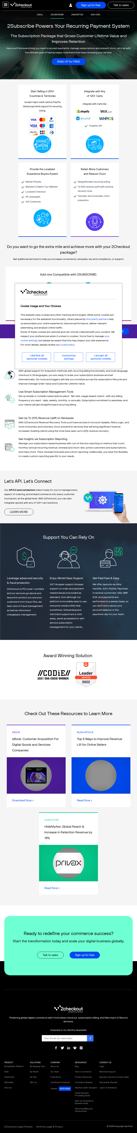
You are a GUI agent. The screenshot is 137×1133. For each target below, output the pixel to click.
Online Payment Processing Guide (82, 1094)
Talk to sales (121, 5)
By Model (34, 1072)
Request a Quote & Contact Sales (114, 1077)
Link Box (36, 766)
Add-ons (8, 1088)
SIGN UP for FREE (68, 61)
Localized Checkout (35, 191)
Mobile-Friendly (33, 181)
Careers (60, 1088)
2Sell (6, 1072)
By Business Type (37, 1066)
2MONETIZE (77, 14)
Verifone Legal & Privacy (49, 1126)
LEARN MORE (19, 512)
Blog (77, 1066)
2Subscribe (9, 1077)
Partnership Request (108, 1082)
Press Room (55, 1077)
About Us (54, 1066)
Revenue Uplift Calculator (86, 1088)
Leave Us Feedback (108, 1088)
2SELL (40, 14)
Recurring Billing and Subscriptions (84, 1110)
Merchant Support (107, 1072)
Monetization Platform (14, 1066)
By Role (33, 1077)
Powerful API (95, 125)
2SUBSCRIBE (57, 14)
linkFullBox (42, 126)
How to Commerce (83, 1072)
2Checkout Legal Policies (18, 1126)
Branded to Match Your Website (41, 186)
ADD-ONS (95, 14)
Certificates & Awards (60, 1082)
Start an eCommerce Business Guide (84, 1102)
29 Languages (33, 196)
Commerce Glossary (84, 1082)
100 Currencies (33, 201)
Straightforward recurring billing (94, 181)
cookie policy (67, 344)
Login (101, 1066)
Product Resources (83, 1077)
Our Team (54, 1072)
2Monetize (8, 1082)
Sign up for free (90, 5)
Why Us (33, 1082)
